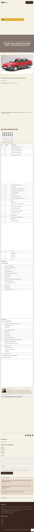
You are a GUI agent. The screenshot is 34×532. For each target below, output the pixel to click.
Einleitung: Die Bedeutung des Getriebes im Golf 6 (8, 511)
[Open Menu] (3, 19)
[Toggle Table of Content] (8, 80)
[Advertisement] (17, 11)
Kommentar (3, 455)
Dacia (2, 522)
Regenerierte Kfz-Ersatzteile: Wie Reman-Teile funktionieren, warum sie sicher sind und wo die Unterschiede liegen (16, 481)
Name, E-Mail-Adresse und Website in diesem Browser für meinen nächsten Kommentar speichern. (16, 470)
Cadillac (2, 521)
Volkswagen (2, 75)
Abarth (2, 518)
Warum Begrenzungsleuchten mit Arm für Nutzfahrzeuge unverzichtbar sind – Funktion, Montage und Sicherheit (16, 487)
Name (2, 461)
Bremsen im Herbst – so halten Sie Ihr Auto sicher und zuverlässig (13, 491)
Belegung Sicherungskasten (7, 41)
